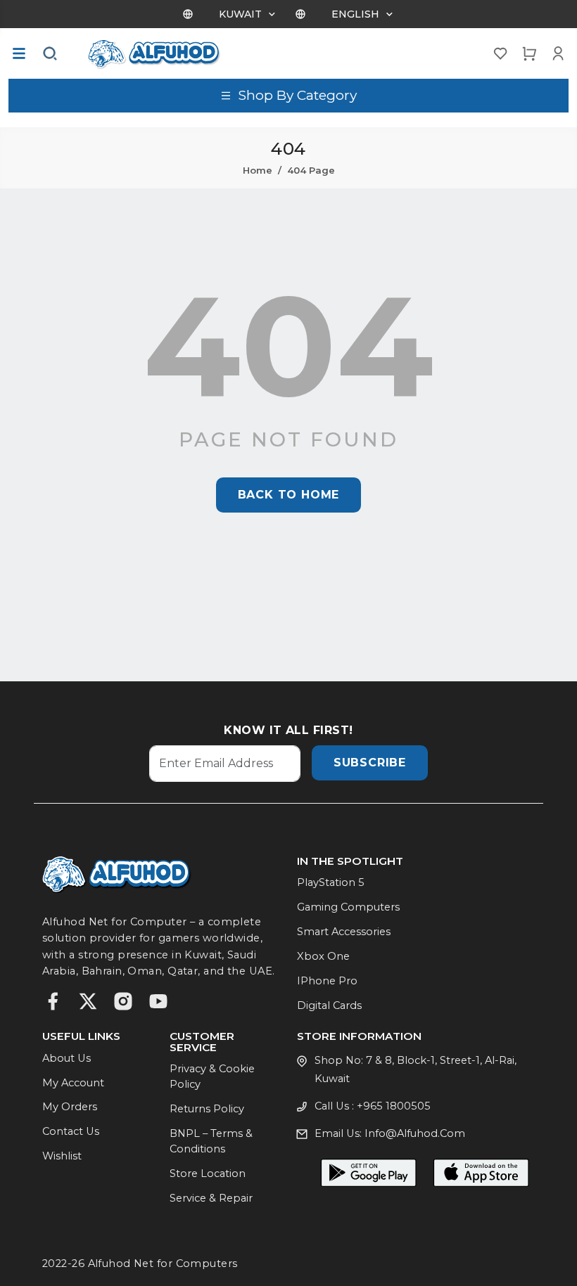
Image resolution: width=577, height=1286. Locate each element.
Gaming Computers (348, 907)
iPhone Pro (327, 981)
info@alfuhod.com (414, 1133)
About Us (66, 1058)
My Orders (69, 1106)
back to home (289, 494)
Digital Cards (329, 1005)
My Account (73, 1082)
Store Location (208, 1173)
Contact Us (70, 1131)
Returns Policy (207, 1108)
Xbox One (323, 956)
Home (257, 170)
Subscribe (370, 762)
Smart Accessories (344, 931)
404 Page (311, 170)
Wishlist (62, 1156)
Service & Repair (211, 1198)
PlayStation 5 (330, 882)
